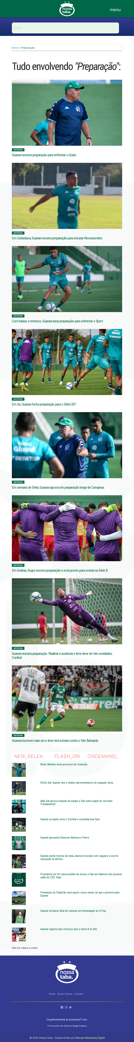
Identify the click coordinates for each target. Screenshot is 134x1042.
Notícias (18, 150)
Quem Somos (64, 993)
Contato (78, 993)
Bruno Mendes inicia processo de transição (63, 764)
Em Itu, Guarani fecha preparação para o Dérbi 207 (44, 404)
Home (15, 47)
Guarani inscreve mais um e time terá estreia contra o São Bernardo (55, 740)
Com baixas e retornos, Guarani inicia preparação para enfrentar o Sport (57, 321)
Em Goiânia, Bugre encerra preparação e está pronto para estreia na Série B (60, 570)
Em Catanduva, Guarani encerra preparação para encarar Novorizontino (57, 238)
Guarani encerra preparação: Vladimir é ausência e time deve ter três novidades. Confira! (62, 655)
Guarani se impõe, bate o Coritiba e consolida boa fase (70, 819)
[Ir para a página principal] (67, 10)
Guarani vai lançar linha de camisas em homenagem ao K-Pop (73, 910)
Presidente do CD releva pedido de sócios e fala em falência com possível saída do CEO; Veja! (81, 876)
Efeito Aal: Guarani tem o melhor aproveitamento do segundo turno (76, 782)
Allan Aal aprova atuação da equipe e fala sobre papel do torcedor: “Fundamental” (76, 802)
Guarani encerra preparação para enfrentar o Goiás (44, 155)
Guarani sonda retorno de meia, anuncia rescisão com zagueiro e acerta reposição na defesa (79, 857)
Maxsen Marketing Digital (90, 1037)
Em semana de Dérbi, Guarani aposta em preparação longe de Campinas (58, 487)
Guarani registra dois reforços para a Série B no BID (68, 929)
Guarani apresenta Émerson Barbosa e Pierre (64, 837)
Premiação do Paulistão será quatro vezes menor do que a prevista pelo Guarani (80, 894)
